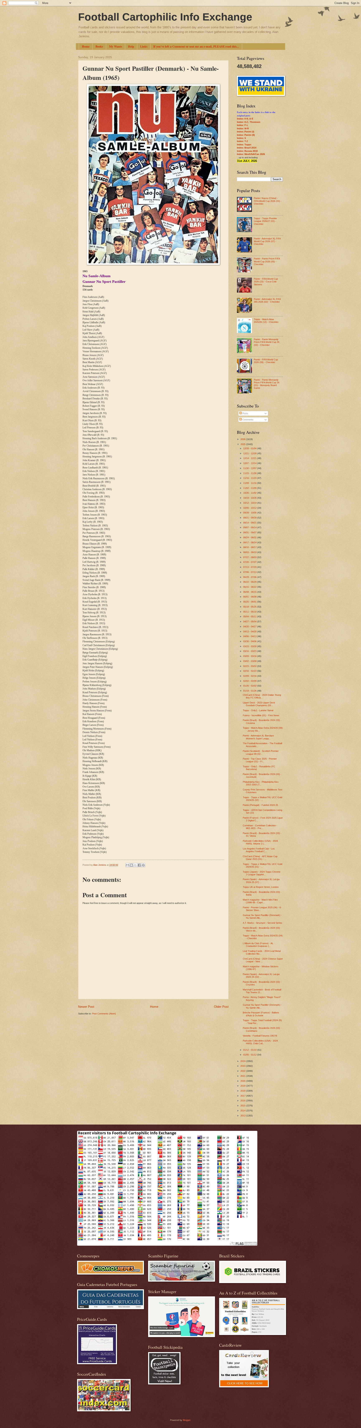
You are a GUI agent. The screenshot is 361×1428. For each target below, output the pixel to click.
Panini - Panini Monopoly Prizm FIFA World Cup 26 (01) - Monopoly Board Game (266, 384)
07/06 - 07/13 (250, 572)
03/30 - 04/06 (250, 641)
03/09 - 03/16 (250, 656)
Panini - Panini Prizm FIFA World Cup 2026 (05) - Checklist (267, 261)
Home (85, 46)
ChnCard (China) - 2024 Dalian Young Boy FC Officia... (262, 696)
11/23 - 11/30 (250, 473)
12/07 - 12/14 (250, 463)
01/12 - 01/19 (250, 1050)
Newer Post (86, 1006)
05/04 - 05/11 (250, 616)
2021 (243, 1076)
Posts (245, 413)
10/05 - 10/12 (250, 508)
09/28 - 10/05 (250, 512)
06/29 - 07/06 (250, 577)
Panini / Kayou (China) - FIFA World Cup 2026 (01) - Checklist (268, 201)
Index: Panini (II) (246, 135)
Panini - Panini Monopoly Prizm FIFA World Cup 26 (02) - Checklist (266, 342)
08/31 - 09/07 (250, 532)
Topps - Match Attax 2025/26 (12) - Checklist (266, 320)
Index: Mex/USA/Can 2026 (251, 154)
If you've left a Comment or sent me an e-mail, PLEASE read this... (196, 46)
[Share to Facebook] (139, 865)
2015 (243, 1105)
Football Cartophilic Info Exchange (165, 17)
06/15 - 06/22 (250, 587)
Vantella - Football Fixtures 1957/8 (260, 1035)
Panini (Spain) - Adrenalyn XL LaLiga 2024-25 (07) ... (261, 880)
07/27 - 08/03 (250, 557)
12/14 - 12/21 (250, 458)
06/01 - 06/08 (250, 596)
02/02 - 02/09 (250, 681)
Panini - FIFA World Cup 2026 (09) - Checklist (266, 361)
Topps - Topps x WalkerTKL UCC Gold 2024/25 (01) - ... (262, 865)
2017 (243, 1096)
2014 (243, 1110)
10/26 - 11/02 (250, 493)
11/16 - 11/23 (250, 478)
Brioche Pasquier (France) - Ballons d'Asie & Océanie (261, 1014)
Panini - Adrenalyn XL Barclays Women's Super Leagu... (258, 737)
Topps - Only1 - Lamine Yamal (258, 710)
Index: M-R (243, 128)
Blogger (186, 1420)
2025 (243, 444)
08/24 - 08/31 (250, 537)
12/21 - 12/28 (250, 453)
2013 (243, 1115)
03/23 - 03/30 (250, 646)
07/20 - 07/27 (250, 562)
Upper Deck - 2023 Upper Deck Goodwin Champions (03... (259, 704)
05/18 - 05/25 (250, 606)
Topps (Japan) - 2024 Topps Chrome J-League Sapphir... (261, 873)
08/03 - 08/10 (250, 552)
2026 (243, 439)
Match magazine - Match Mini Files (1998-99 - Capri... (260, 901)
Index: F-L (242, 125)
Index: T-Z (242, 141)
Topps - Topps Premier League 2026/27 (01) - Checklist (265, 221)
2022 (243, 1071)
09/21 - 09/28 (250, 517)
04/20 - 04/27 (250, 626)
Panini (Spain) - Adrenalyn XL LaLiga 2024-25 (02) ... (261, 975)
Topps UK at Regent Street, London (261, 887)
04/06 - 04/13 (250, 636)
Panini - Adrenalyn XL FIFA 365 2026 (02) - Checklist (267, 300)
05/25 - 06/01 (250, 601)
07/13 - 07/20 (250, 567)
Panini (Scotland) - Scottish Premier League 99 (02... (261, 752)
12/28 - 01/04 (250, 448)
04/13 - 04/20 (250, 631)
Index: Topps (244, 144)
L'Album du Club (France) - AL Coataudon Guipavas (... (258, 944)
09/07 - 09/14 (250, 527)
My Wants (115, 46)
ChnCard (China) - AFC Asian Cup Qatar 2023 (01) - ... (260, 857)
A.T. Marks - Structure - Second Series (262, 923)
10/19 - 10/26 (250, 498)
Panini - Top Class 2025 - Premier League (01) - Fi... (260, 760)
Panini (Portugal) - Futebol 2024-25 (260, 805)
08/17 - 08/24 (250, 542)
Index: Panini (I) (245, 131)
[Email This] (127, 865)
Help (131, 46)
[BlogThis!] (131, 865)
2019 (243, 1086)
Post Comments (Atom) (104, 1013)
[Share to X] (135, 865)
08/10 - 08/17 (250, 547)
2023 (243, 1066)
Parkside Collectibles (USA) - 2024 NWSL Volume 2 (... (260, 842)
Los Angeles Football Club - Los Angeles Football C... (259, 850)
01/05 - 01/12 (250, 1054)
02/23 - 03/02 (250, 666)
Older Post (221, 1006)
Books (99, 46)
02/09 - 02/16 (250, 676)
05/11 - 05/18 (250, 611)
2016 (243, 1100)
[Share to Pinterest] (143, 865)
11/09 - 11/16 (250, 483)
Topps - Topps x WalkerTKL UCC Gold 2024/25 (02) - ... (262, 798)
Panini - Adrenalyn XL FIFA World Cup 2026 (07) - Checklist (267, 241)
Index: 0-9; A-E (245, 118)
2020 (243, 1081)
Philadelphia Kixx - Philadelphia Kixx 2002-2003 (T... (261, 783)
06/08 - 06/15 (250, 592)
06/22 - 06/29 (250, 582)
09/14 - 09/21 (250, 522)
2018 (243, 1091)
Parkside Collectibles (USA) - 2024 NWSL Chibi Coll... (260, 1042)
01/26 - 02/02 (250, 685)
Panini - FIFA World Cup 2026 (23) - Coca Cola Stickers (266, 282)
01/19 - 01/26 (250, 690)
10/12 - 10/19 (250, 503)
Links (143, 46)
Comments (247, 419)
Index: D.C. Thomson (248, 122)
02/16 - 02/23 (250, 671)
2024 (243, 1061)
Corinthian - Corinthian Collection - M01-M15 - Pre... (260, 826)
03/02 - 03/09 (250, 661)
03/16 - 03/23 (250, 651)
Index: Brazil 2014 (246, 147)
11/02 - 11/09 (250, 488)
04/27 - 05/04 (250, 621)
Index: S (241, 138)
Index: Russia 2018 (247, 151)
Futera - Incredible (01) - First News (261, 715)
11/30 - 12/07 (250, 468)
